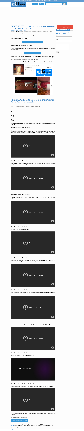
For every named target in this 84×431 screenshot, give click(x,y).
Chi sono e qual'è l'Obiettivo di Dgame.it (63, 32)
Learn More (63, 0)
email (41, 424)
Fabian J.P (25, 30)
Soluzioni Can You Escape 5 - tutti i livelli (32, 53)
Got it (68, 0)
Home (12, 429)
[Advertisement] (42, 15)
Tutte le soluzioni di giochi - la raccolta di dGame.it (33, 42)
